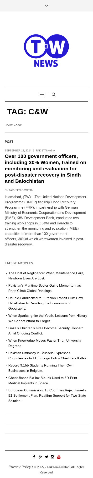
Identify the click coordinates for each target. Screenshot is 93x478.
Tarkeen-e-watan (21, 190)
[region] (46, 434)
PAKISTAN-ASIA (45, 150)
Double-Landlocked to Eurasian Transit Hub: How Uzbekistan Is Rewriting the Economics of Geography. (45, 303)
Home (9, 125)
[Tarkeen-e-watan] (46, 50)
